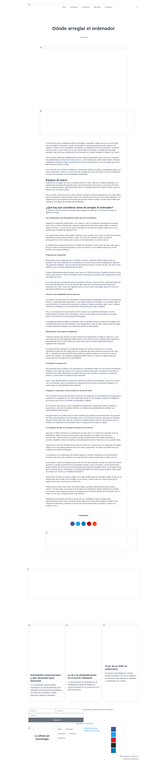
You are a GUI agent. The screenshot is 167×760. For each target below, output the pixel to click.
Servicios (97, 7)
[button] (137, 7)
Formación (86, 7)
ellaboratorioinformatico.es (72, 160)
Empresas (74, 7)
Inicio (64, 7)
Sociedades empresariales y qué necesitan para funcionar (45, 678)
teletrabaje (66, 481)
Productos (108, 7)
